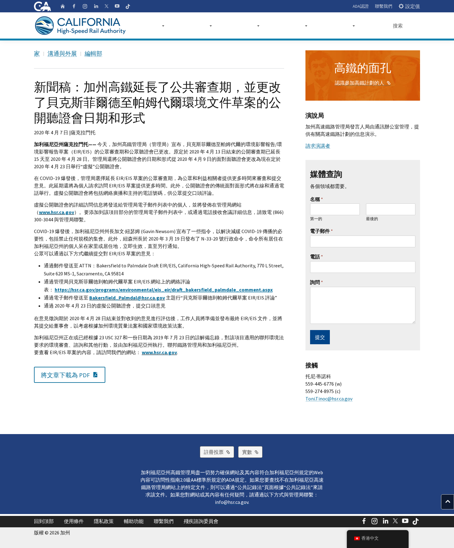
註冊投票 (219, 452)
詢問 (316, 282)
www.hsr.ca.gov (56, 212)
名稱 (316, 199)
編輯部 (93, 53)
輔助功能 (134, 521)
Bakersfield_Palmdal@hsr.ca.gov (127, 298)
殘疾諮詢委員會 (201, 521)
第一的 (316, 218)
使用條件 (74, 521)
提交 (320, 337)
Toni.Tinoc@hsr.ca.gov (328, 398)
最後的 (372, 218)
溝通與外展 (62, 53)
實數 (252, 452)
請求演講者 (317, 146)
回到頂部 (44, 521)
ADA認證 (361, 6)
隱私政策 (104, 521)
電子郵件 (321, 231)
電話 (316, 256)
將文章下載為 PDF (73, 374)
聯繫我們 (383, 6)
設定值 (412, 6)
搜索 (398, 26)
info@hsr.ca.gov (231, 502)
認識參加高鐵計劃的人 (363, 83)
